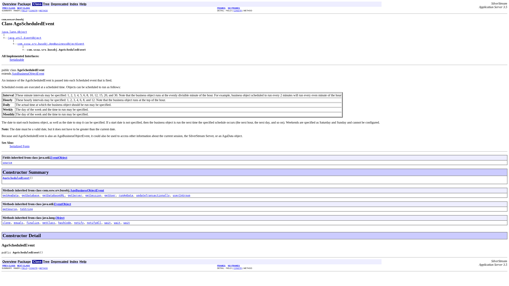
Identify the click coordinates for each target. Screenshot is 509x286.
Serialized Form (19, 146)
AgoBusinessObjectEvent (28, 73)
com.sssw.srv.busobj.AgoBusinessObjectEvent (50, 43)
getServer (75, 195)
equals (18, 222)
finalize (32, 222)
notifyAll (94, 222)
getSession (93, 195)
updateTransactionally (153, 195)
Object (59, 217)
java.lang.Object (14, 31)
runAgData (126, 195)
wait (107, 222)
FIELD (24, 11)
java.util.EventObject (24, 37)
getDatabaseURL (53, 195)
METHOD (43, 11)
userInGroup (181, 195)
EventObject (58, 157)
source (7, 162)
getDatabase (30, 195)
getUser (110, 195)
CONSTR (33, 11)
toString (26, 209)
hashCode (64, 222)
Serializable (17, 59)
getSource (10, 209)
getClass (48, 222)
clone (7, 222)
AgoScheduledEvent (16, 178)
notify (79, 222)
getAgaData (10, 195)
